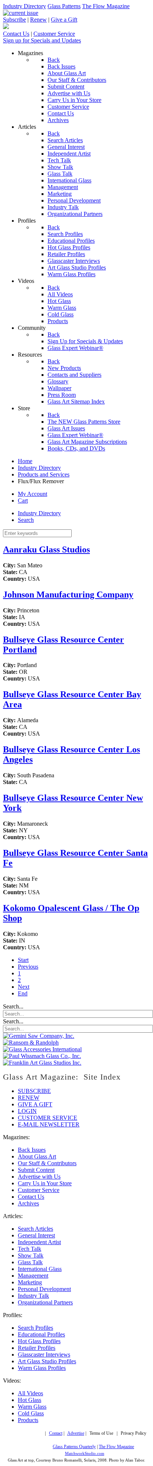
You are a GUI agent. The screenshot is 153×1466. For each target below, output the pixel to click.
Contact (55, 1433)
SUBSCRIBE (34, 1091)
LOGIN (27, 1111)
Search (26, 520)
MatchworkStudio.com (84, 1453)
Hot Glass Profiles (39, 1341)
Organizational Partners (45, 1302)
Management (33, 1275)
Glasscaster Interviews (44, 1354)
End (22, 993)
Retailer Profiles (36, 1348)
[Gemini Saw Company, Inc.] (38, 1036)
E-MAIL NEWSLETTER (48, 1124)
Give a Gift (64, 19)
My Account (32, 494)
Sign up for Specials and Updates (42, 40)
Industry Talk (33, 1296)
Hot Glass (29, 1400)
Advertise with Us (39, 1176)
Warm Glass (32, 1406)
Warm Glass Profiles (42, 1368)
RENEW (28, 1097)
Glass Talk (30, 1262)
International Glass (40, 1269)
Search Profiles (35, 1328)
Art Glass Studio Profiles (47, 1361)
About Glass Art (37, 1156)
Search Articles (35, 1229)
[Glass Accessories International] (42, 1049)
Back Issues (32, 1150)
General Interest (36, 1235)
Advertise (75, 1433)
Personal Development (44, 1289)
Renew (38, 19)
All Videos (30, 1393)
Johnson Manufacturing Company (68, 594)
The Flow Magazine (106, 6)
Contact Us (16, 34)
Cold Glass (31, 1413)
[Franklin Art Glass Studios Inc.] (42, 1062)
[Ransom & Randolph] (31, 1042)
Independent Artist (39, 1242)
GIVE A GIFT (35, 1104)
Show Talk (30, 1255)
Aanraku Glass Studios (46, 549)
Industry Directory (24, 6)
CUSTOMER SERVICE (47, 1118)
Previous (28, 966)
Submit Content (36, 1170)
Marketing (30, 1282)
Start (23, 960)
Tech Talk (29, 1249)
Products (28, 1420)
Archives (28, 1203)
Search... (13, 1006)
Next (23, 987)
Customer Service (54, 34)
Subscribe (14, 19)
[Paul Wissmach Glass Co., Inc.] (42, 1056)
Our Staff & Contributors (47, 1163)
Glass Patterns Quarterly (74, 1446)
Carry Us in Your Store (45, 1183)
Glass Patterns (64, 6)
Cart (23, 500)
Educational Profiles (41, 1334)
